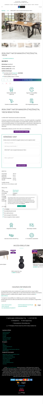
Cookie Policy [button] (27, 202)
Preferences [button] (23, 203)
